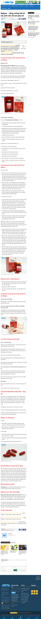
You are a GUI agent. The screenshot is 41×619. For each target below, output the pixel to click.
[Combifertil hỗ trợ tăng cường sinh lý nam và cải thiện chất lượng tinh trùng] (23, 547)
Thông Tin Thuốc (14, 5)
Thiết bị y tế (31, 5)
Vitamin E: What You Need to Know (10, 521)
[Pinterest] (23, 19)
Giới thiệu (4, 8)
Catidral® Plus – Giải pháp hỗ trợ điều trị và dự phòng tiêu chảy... (33, 17)
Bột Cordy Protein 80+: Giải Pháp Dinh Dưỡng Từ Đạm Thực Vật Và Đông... (34, 34)
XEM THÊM (13, 542)
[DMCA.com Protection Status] (13, 613)
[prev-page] (1, 556)
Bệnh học (21, 5)
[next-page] (3, 556)
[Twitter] (21, 19)
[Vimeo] (34, 593)
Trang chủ (4, 5)
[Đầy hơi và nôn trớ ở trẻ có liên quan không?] (14, 547)
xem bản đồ (6, 601)
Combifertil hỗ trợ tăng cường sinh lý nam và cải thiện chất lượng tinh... (33, 28)
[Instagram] (34, 591)
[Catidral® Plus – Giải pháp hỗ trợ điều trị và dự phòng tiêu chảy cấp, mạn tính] (5, 547)
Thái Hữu (10, 533)
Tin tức (8, 5)
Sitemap (12, 606)
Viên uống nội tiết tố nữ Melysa (8, 45)
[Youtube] (37, 593)
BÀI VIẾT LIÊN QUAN (5, 542)
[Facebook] (19, 19)
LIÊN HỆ (9, 8)
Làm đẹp (26, 5)
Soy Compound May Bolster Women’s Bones (12, 513)
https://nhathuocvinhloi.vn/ (12, 535)
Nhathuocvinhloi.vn (27, 612)
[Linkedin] (25, 19)
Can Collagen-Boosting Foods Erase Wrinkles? (12, 517)
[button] (39, 5)
